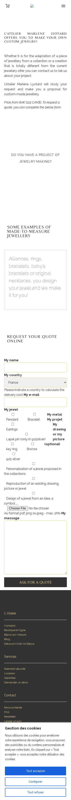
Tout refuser (35, 792)
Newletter (10, 716)
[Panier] (7, 6)
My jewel (11, 409)
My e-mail (31, 395)
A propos (9, 625)
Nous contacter (13, 707)
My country (13, 375)
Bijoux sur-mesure (15, 634)
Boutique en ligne (14, 630)
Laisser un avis (12, 721)
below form (53, 107)
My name (11, 360)
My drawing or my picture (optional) (55, 434)
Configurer (35, 781)
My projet (54, 419)
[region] (35, 761)
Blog (7, 639)
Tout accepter (35, 771)
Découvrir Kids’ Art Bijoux (19, 643)
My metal (54, 414)
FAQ (6, 712)
